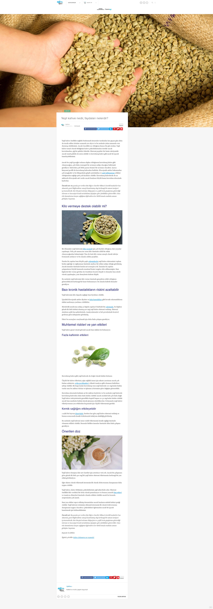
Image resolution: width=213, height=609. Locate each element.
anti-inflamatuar (108, 173)
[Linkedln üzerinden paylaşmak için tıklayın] (111, 129)
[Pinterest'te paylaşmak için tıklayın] (115, 129)
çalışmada (109, 307)
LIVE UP (67, 111)
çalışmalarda (93, 261)
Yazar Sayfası (122, 596)
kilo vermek (87, 249)
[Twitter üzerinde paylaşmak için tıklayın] (103, 129)
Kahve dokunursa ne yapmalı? (83, 537)
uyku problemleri (82, 383)
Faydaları (60, 111)
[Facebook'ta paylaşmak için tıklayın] (90, 129)
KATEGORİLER (72, 2)
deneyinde (79, 414)
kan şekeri (118, 493)
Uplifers (67, 124)
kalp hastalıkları (96, 300)
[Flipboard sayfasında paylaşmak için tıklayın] (118, 128)
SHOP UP (89, 2)
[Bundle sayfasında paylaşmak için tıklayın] (121, 129)
